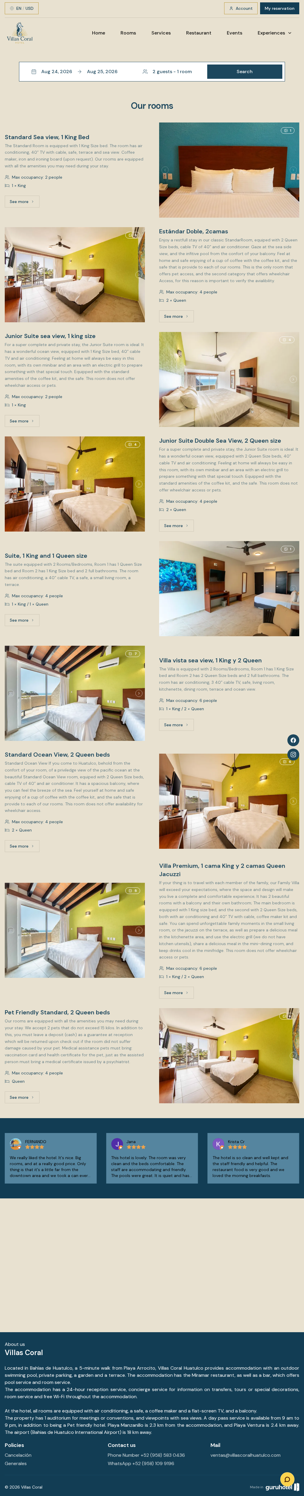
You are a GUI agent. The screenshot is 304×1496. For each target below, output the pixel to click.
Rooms (128, 33)
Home (98, 33)
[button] (152, 71)
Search (245, 71)
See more (24, 203)
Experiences (271, 33)
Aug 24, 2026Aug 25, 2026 (79, 71)
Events (234, 33)
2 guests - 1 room (172, 71)
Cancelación (18, 1455)
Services (161, 33)
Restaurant (198, 33)
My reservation (279, 8)
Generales (16, 1463)
